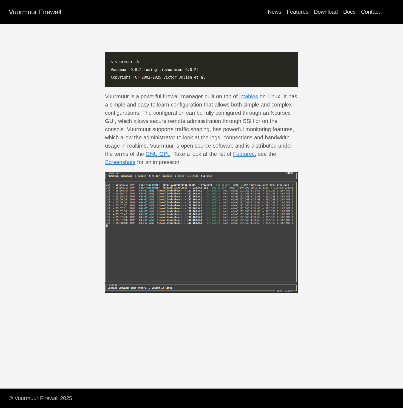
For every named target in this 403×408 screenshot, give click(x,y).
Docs (349, 12)
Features (297, 12)
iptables (248, 96)
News (274, 12)
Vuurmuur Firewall (35, 12)
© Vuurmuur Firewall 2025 (40, 398)
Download (326, 12)
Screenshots (120, 162)
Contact (370, 12)
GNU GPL (158, 154)
